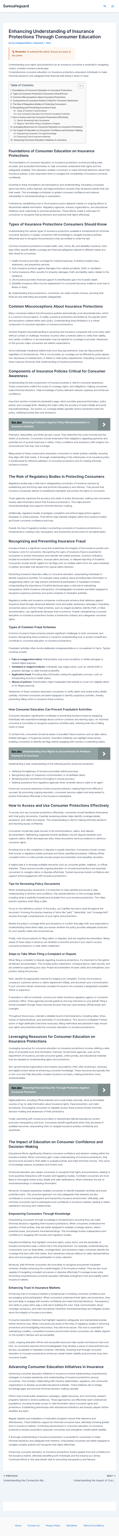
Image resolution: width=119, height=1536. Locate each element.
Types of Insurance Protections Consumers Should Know (40, 93)
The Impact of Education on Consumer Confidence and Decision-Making (47, 130)
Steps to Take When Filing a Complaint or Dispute (38, 123)
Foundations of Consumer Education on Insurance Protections (42, 90)
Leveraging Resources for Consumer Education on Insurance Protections (48, 127)
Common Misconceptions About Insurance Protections (39, 97)
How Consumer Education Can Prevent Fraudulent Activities (43, 114)
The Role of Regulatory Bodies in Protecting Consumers (39, 104)
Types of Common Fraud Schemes (32, 111)
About (18, 1525)
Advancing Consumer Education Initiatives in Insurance (40, 140)
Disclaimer (71, 1525)
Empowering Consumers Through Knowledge (36, 133)
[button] (105, 6)
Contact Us (34, 1525)
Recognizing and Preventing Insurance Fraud (34, 107)
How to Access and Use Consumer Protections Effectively (40, 117)
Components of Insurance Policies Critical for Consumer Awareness (45, 100)
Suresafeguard (16, 6)
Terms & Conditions (93, 1525)
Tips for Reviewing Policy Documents (33, 120)
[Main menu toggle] (112, 6)
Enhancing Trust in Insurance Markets (33, 137)
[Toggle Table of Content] (79, 86)
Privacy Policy (53, 1525)
